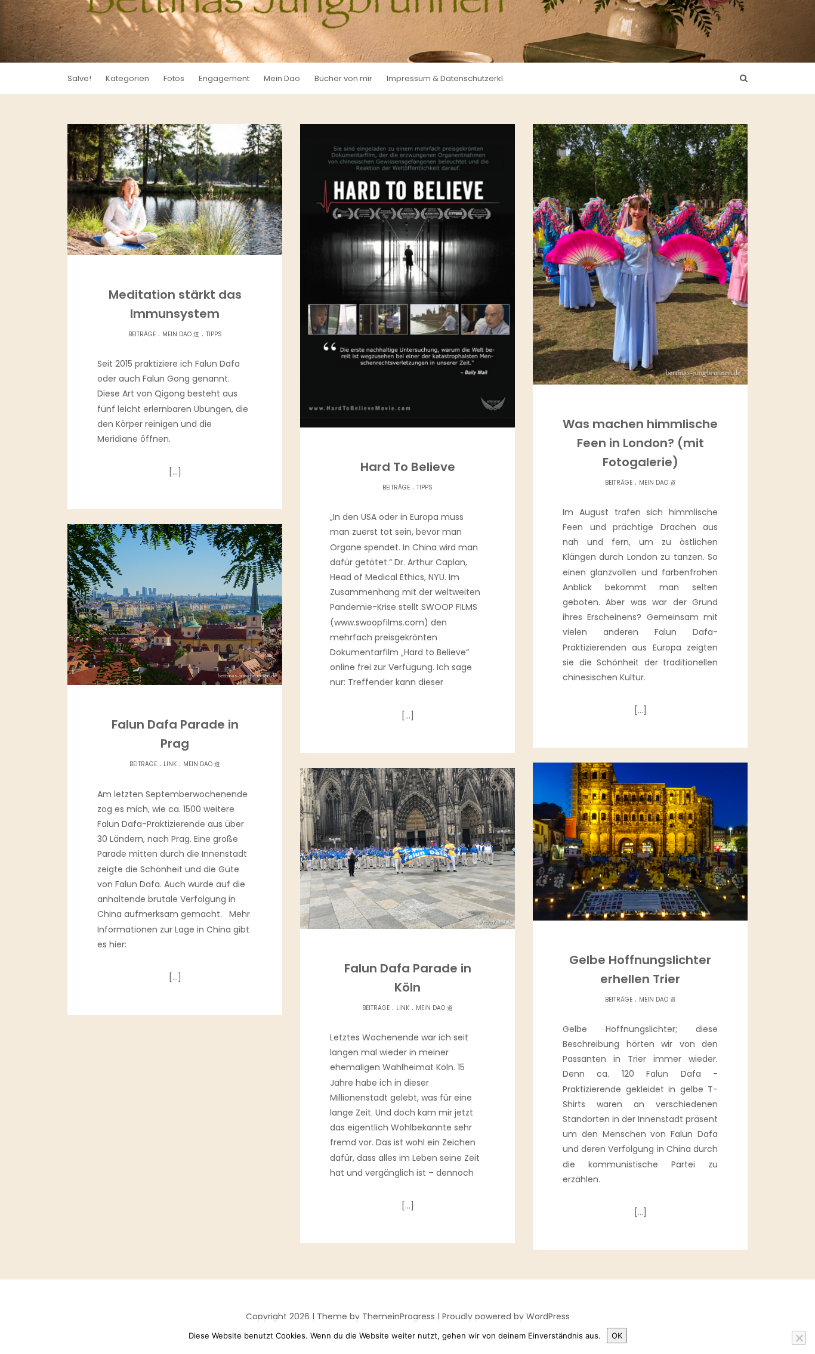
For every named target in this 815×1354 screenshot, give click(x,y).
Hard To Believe (407, 466)
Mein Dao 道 (180, 334)
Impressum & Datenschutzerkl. (446, 78)
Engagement (224, 78)
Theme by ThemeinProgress (376, 1316)
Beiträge (142, 334)
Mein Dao (282, 78)
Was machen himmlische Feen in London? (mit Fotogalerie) (640, 443)
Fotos (173, 78)
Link (170, 764)
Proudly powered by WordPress (506, 1316)
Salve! (79, 78)
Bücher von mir (343, 78)
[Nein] (799, 1338)
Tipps (214, 334)
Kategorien (127, 78)
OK (617, 1335)
